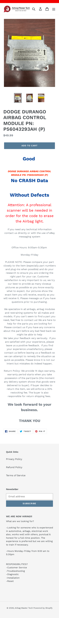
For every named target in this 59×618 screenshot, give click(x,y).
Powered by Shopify (42, 608)
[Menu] (53, 9)
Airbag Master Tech (24, 608)
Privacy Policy (14, 459)
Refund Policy (14, 467)
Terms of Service (15, 475)
